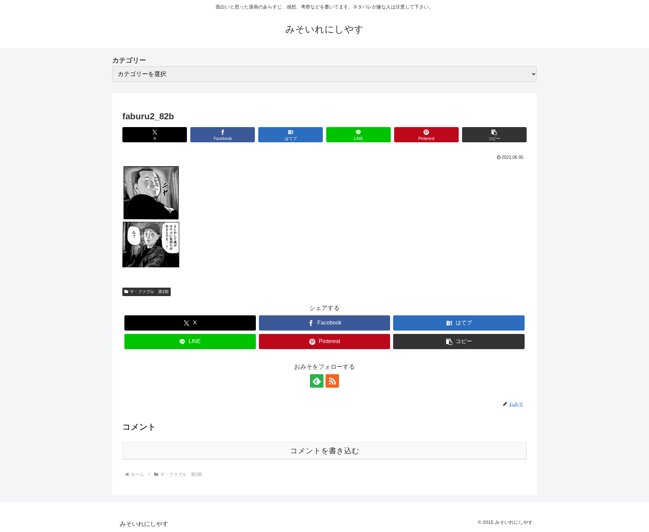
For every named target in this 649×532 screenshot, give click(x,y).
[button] (494, 134)
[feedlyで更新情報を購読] (316, 381)
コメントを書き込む (324, 450)
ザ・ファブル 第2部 (149, 291)
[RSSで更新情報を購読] (332, 381)
